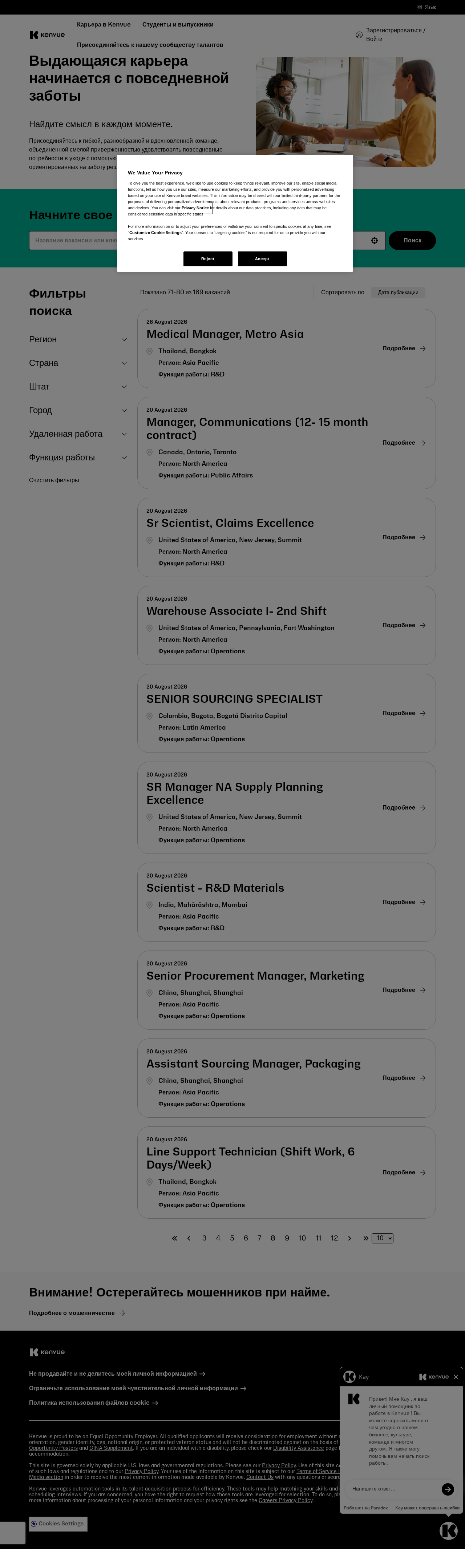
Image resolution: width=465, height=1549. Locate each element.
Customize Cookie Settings (155, 232)
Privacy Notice (195, 208)
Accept (262, 259)
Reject (207, 259)
